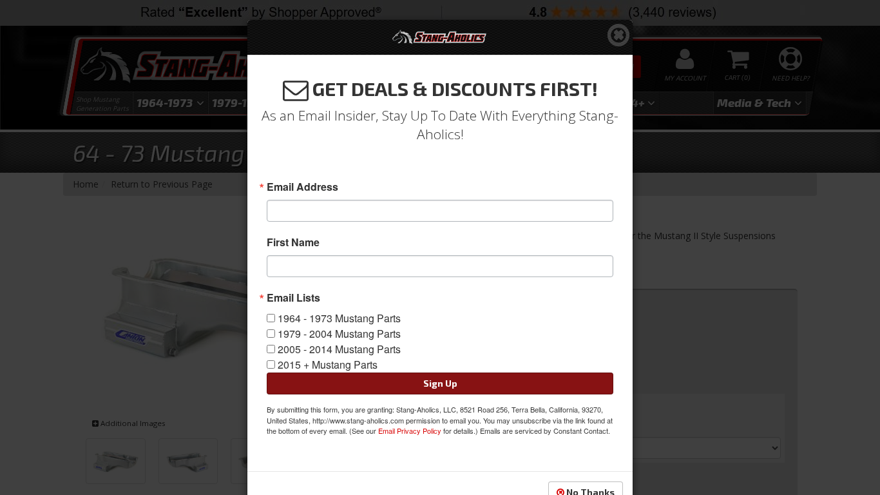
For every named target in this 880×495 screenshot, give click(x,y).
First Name (293, 242)
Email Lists (293, 298)
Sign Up (440, 383)
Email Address (302, 187)
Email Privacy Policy (409, 430)
